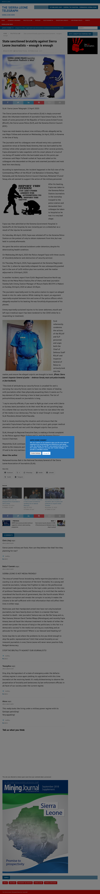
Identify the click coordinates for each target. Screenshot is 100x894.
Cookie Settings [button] (35, 453)
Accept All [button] (46, 453)
